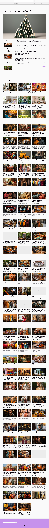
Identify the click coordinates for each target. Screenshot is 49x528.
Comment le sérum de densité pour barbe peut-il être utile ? (9, 419)
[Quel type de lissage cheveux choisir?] (24, 181)
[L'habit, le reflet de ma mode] (24, 494)
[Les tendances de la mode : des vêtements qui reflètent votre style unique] (24, 168)
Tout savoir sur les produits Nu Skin (38, 377)
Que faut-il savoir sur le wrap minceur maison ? (23, 487)
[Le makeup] (10, 507)
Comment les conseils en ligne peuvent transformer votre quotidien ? (24, 106)
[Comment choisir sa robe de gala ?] (10, 453)
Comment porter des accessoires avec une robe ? (24, 283)
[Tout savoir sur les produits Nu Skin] (39, 372)
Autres (42, 3)
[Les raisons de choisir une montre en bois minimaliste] (8, 68)
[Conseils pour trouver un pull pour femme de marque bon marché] (10, 304)
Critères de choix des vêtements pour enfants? (24, 473)
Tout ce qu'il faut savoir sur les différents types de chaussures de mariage (38, 364)
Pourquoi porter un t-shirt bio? (9, 363)
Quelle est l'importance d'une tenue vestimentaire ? (24, 378)
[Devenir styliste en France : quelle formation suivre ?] (10, 127)
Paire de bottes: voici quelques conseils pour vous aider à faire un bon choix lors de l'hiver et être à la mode (38, 284)
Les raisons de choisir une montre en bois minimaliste (8, 71)
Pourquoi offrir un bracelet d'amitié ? (10, 350)
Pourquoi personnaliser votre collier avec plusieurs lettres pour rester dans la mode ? (8, 49)
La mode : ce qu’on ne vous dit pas (38, 499)
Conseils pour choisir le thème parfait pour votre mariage (10, 119)
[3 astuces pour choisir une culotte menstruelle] (39, 453)
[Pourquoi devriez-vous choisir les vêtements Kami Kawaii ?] (10, 385)
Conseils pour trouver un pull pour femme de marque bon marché (9, 310)
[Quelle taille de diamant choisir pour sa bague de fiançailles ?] (39, 263)
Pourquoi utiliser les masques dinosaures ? (37, 432)
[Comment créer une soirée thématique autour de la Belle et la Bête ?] (39, 86)
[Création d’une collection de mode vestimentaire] (24, 507)
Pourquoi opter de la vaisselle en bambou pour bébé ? (23, 201)
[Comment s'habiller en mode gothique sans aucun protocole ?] (39, 154)
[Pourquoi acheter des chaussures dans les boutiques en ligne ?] (10, 249)
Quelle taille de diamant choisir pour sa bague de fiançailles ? (38, 269)
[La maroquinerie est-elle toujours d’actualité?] (39, 467)
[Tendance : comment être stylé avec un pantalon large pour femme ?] (24, 331)
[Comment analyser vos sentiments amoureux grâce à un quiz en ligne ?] (24, 86)
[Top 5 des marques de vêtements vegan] (10, 440)
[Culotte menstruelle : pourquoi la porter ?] (24, 304)
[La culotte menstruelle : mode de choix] (39, 290)
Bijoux (25, 3)
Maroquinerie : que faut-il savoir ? (9, 282)
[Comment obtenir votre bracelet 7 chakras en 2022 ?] (10, 331)
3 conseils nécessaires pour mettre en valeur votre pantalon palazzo (24, 405)
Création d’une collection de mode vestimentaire (24, 513)
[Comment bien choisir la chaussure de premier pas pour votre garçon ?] (39, 236)
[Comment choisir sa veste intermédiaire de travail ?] (24, 222)
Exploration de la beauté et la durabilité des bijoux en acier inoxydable (23, 147)
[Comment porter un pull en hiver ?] (39, 317)
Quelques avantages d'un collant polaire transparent (23, 255)
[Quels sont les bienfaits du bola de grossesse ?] (24, 317)
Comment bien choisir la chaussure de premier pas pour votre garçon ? (38, 242)
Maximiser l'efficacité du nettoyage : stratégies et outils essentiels (9, 106)
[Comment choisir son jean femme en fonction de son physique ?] (10, 426)
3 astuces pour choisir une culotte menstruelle (38, 459)
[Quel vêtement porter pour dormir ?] (10, 317)
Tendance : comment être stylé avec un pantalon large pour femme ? (24, 337)
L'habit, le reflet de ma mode (23, 499)
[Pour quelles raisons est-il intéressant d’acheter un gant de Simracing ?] (10, 290)
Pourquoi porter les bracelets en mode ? (38, 215)
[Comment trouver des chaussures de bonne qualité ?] (8, 56)
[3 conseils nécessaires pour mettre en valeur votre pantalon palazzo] (24, 399)
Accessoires (16, 3)
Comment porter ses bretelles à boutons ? (23, 296)
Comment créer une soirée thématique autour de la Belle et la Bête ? (38, 92)
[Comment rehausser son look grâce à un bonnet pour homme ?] (39, 222)
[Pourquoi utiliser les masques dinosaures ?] (39, 426)
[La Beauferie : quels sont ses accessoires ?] (39, 249)
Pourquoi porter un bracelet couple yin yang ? (9, 215)
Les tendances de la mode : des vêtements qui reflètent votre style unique (24, 174)
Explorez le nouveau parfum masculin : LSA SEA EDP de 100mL (38, 133)
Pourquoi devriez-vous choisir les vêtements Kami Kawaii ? (9, 391)
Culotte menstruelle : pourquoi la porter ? (24, 310)
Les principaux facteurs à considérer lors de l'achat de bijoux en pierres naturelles (9, 147)
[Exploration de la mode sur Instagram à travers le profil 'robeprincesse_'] (24, 127)
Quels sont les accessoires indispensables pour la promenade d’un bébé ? (9, 405)
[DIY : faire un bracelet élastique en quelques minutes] (10, 372)
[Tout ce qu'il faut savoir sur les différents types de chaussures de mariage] (39, 358)
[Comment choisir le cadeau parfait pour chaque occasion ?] (39, 100)
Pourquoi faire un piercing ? (37, 390)
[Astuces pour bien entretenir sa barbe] (39, 440)
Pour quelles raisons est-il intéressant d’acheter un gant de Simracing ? (10, 296)
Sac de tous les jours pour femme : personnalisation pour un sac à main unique (24, 160)
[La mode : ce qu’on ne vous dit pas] (39, 494)
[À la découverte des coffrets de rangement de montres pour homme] (39, 304)
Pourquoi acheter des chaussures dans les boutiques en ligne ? (9, 255)
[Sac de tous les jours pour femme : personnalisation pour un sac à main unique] (24, 154)
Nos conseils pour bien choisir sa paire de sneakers (23, 351)
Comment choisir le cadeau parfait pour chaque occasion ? (38, 106)
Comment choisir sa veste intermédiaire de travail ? (22, 228)
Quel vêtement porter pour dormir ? (9, 322)
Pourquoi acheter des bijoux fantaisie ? (24, 215)
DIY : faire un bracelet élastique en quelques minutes (9, 378)
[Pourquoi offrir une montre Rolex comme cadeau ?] (10, 263)
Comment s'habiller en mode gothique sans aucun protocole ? (38, 160)
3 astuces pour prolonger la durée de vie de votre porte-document (9, 174)
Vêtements (33, 3)
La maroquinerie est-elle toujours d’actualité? (38, 473)
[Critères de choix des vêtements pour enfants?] (24, 467)
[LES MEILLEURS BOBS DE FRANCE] (10, 236)
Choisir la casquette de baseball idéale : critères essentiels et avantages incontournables (8, 160)
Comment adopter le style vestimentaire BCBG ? (22, 391)
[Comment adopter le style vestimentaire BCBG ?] (24, 385)
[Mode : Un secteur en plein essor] (10, 494)
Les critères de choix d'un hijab (23, 418)
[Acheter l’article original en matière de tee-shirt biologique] (10, 467)
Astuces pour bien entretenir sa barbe (39, 445)
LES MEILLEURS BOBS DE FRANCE (9, 241)
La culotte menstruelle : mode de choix (38, 296)
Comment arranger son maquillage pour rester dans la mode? (9, 228)
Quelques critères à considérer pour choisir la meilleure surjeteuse (24, 459)
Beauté (7, 3)
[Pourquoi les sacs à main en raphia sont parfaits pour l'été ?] (10, 181)
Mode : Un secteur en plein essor (9, 499)
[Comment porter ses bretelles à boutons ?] (24, 290)
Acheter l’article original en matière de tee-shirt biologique (9, 473)
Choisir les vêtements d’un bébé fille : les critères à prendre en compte (38, 487)
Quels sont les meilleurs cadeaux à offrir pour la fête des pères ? (38, 174)
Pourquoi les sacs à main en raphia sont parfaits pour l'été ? (9, 187)
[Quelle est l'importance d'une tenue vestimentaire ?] (24, 372)
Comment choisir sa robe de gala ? (9, 458)
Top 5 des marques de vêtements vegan (9, 446)
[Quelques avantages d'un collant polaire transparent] (24, 249)
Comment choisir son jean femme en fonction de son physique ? (10, 432)
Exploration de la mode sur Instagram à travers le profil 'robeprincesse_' (23, 133)
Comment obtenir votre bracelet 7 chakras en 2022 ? (9, 337)
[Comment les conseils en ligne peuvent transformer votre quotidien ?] (24, 100)
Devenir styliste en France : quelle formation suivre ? (9, 133)
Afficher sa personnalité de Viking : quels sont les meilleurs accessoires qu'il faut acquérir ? (24, 432)
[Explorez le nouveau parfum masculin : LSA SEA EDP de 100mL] (39, 127)
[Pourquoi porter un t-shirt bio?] (10, 358)
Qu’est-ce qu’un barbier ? (36, 404)
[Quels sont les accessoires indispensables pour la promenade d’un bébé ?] (10, 399)
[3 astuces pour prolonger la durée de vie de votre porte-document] (10, 168)
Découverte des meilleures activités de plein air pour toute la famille (24, 119)
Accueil (4, 6)
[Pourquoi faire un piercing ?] (39, 385)
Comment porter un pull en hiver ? (38, 322)
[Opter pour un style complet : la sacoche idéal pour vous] (39, 195)
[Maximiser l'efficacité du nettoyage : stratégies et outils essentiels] (10, 100)
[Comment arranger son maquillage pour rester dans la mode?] (10, 222)
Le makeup (5, 512)
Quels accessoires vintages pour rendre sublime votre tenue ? (23, 364)
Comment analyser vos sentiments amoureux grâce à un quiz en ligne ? (24, 92)
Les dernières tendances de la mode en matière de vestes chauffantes (38, 147)
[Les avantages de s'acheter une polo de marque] (39, 181)
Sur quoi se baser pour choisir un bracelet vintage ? (24, 269)
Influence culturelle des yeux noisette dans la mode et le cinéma (38, 119)
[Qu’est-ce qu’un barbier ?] (39, 399)
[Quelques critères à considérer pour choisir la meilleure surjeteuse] (24, 453)
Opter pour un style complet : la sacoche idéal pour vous (37, 201)
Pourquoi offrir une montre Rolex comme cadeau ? (9, 269)
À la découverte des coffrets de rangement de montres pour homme (38, 310)
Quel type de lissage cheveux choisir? (24, 186)
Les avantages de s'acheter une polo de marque (38, 187)
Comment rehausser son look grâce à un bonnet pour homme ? (38, 228)
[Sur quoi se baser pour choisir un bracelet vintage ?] (24, 263)
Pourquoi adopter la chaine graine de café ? (38, 419)
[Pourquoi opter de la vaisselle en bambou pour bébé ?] (24, 195)
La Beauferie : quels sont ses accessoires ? (37, 255)
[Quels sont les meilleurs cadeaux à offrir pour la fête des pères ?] (39, 168)
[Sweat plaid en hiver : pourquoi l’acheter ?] (24, 440)
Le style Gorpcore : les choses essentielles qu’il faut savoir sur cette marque (9, 201)
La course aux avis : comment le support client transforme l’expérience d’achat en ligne (9, 92)
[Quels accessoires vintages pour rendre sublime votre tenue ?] (24, 358)
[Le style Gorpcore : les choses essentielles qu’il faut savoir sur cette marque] (10, 195)
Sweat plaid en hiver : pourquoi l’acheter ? (23, 446)
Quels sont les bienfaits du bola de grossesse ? (24, 323)
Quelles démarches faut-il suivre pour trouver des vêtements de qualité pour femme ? (10, 487)
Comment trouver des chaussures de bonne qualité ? (8, 61)
